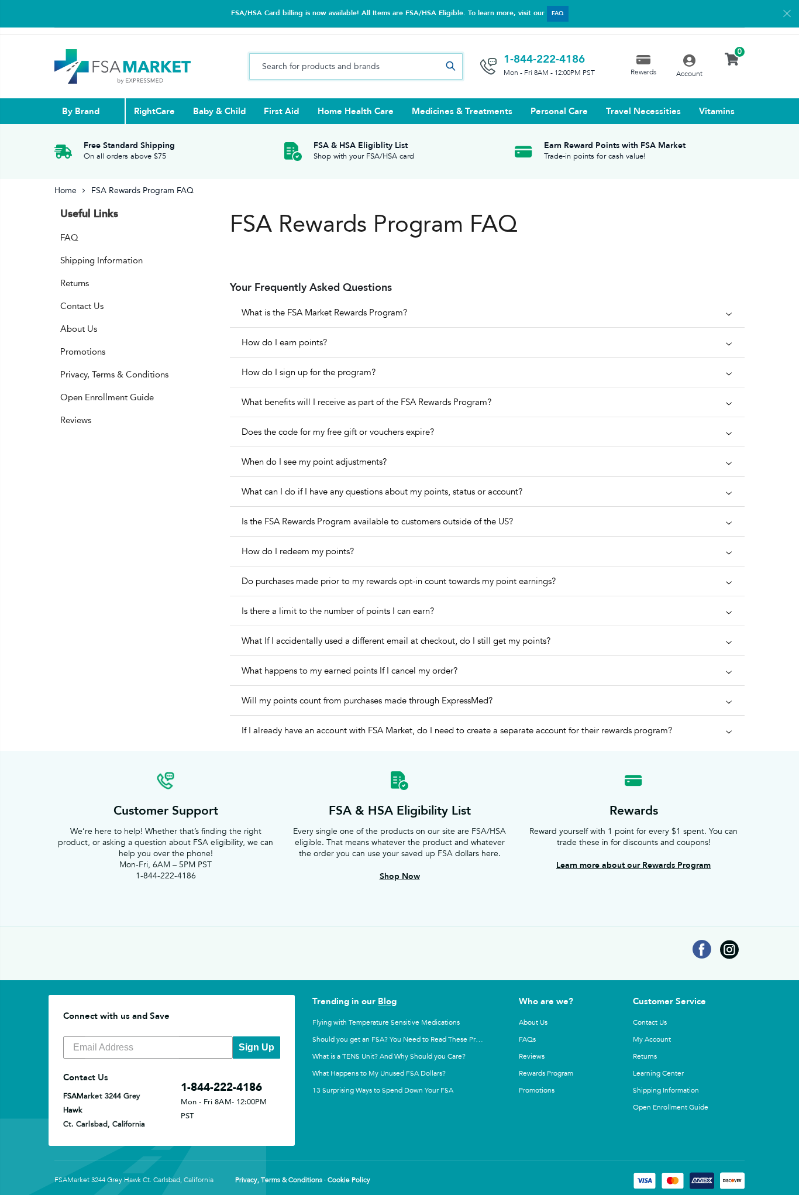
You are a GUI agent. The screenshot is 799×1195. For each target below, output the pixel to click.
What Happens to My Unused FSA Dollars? (379, 1073)
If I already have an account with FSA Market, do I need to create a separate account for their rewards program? (457, 730)
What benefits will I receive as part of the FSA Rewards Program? (366, 402)
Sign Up (256, 1047)
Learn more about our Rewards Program (633, 865)
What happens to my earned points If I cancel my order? (349, 671)
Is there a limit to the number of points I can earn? (338, 611)
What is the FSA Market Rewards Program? (324, 312)
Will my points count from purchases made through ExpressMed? (367, 700)
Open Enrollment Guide (107, 397)
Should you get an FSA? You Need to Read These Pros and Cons (413, 1039)
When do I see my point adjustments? (314, 462)
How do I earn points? (284, 342)
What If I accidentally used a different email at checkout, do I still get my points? (396, 641)
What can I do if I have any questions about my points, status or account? (382, 491)
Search (450, 66)
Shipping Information (101, 260)
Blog (387, 1001)
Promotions (82, 351)
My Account (652, 1039)
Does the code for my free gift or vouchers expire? (338, 432)
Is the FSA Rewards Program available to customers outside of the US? (377, 521)
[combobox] (356, 66)
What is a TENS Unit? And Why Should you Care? (389, 1056)
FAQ (558, 13)
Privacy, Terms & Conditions (114, 374)
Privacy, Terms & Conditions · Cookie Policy (302, 1180)
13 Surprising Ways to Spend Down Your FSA (382, 1090)
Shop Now (400, 876)
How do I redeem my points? (298, 551)
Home (65, 190)
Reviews (75, 420)
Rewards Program (546, 1073)
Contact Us (82, 306)
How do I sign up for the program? (309, 372)
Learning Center (658, 1073)
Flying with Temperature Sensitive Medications (386, 1022)
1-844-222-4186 (544, 59)
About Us (78, 329)
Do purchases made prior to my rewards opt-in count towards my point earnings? (399, 581)
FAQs (527, 1039)
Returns (74, 283)
